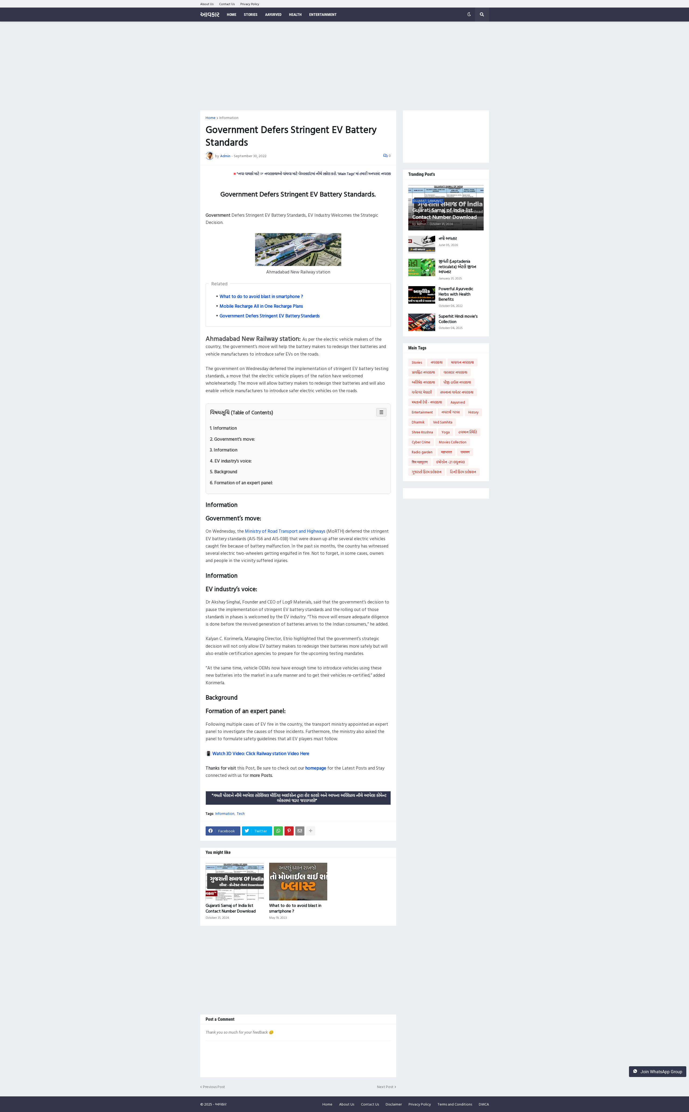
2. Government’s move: (232, 439)
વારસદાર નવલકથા (455, 372)
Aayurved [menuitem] (273, 14)
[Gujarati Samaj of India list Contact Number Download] (235, 881)
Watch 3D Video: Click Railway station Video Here (260, 753)
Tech (241, 813)
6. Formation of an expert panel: (241, 482)
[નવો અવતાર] (421, 244)
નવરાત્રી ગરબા (450, 412)
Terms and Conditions (455, 1104)
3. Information (223, 449)
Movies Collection (452, 442)
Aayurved (458, 402)
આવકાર (209, 14)
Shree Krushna (422, 432)
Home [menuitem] (231, 14)
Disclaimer (394, 1104)
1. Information (223, 428)
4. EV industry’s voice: (231, 460)
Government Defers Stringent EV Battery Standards (270, 315)
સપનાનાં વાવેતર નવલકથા (456, 392)
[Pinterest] (289, 831)
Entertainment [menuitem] (323, 14)
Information (228, 118)
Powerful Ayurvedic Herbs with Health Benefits (456, 294)
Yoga (446, 432)
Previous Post (214, 1087)
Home (211, 118)
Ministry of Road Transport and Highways (285, 531)
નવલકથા (436, 362)
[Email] (299, 831)
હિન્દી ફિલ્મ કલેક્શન (463, 472)
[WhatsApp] (278, 831)
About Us (207, 3)
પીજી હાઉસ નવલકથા (457, 382)
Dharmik (418, 422)
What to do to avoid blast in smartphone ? (261, 296)
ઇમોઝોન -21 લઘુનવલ (450, 462)
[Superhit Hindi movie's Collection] (421, 322)
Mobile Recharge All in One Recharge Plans (261, 306)
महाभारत (446, 452)
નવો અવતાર (448, 238)
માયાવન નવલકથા (462, 362)
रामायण (465, 452)
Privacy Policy (249, 3)
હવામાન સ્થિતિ (467, 432)
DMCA (484, 1104)
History (473, 412)
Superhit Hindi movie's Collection (458, 319)
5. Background (223, 471)
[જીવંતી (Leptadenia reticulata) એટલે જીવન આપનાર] (421, 267)
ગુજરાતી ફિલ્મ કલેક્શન (426, 472)
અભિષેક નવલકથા (423, 382)
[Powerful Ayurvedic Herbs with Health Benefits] (421, 295)
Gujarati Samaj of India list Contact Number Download (231, 908)
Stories (417, 362)
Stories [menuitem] (251, 14)
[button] (469, 15)
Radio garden (422, 452)
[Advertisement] (344, 66)
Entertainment (422, 412)
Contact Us (227, 3)
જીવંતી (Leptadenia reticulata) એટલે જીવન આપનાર (457, 267)
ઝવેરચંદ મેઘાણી (422, 392)
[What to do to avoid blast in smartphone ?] (298, 881)
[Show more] (310, 831)
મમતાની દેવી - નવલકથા (427, 402)
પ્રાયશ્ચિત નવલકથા (423, 372)
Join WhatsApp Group (660, 1071)
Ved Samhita (442, 422)
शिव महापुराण (420, 462)
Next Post (385, 1087)
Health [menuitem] (295, 14)
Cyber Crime (421, 442)
